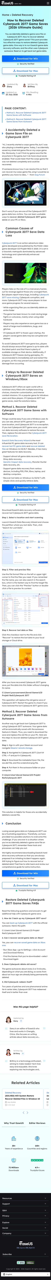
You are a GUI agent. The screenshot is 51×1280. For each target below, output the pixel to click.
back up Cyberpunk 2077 (21, 923)
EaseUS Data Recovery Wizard (16, 440)
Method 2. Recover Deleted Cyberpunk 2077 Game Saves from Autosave (26, 120)
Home (5, 14)
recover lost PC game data (14, 446)
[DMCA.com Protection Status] (30, 1262)
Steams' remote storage (21, 748)
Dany (9, 86)
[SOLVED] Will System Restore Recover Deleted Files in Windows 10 (22, 1097)
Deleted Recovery (22, 14)
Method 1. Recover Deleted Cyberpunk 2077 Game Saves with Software (26, 113)
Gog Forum (40, 175)
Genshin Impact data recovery (17, 462)
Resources (7, 1198)
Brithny (31, 86)
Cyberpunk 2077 (9, 243)
